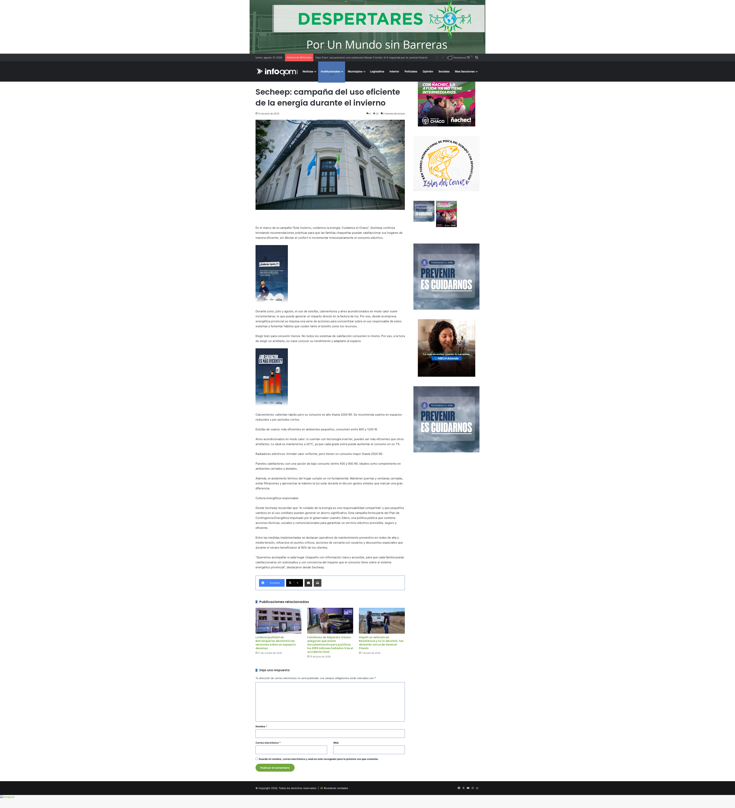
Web (336, 742)
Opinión (428, 71)
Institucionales (330, 71)
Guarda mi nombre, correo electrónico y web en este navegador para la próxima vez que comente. (319, 758)
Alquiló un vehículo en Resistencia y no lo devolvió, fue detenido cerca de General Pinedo (381, 642)
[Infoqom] (278, 71)
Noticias (308, 71)
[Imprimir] (317, 583)
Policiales (411, 71)
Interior (394, 71)
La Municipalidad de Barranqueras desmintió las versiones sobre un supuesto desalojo (276, 642)
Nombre (261, 726)
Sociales (444, 71)
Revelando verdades (336, 788)
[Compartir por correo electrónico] (308, 583)
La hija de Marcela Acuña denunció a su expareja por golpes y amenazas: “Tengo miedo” (368, 57)
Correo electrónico (268, 742)
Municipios (355, 71)
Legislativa (377, 71)
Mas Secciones (465, 71)
